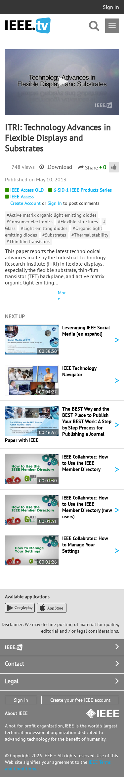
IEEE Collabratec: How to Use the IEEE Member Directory (85, 463)
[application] (62, 82)
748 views (23, 167)
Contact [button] (14, 663)
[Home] (28, 26)
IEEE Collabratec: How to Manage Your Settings (85, 544)
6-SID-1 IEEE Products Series (83, 190)
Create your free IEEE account (80, 700)
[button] (62, 81)
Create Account (25, 203)
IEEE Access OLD (27, 190)
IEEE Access (22, 197)
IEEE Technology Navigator (79, 371)
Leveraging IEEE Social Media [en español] (86, 330)
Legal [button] (12, 681)
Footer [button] (13, 646)
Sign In (111, 7)
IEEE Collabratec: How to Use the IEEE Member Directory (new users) (87, 507)
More (62, 296)
